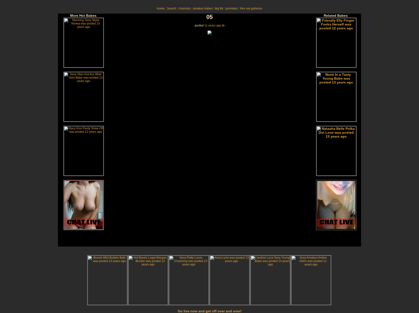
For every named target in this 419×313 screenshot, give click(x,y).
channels (184, 8)
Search (171, 8)
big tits (219, 8)
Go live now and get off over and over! (210, 311)
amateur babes (203, 8)
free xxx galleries (251, 8)
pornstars (232, 8)
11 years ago (212, 25)
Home (161, 8)
